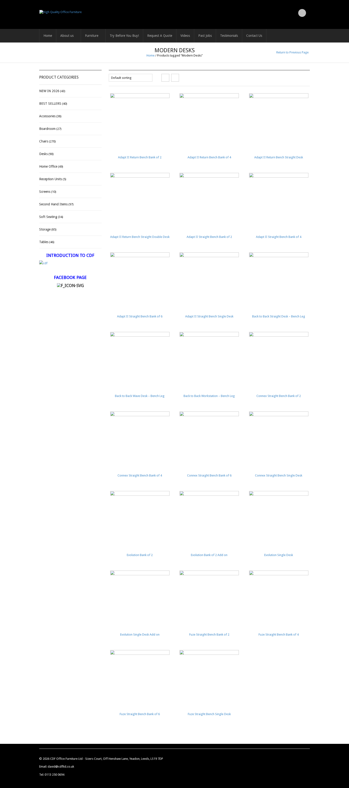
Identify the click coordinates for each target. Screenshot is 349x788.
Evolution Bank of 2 (140, 555)
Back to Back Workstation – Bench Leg (209, 396)
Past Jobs (205, 36)
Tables (43, 242)
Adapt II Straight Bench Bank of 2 (209, 237)
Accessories (47, 116)
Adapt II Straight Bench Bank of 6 (139, 316)
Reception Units (50, 179)
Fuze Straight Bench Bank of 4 (279, 634)
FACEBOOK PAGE (70, 277)
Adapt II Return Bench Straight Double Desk (140, 237)
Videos (185, 36)
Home (47, 36)
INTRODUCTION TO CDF (70, 255)
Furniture (91, 36)
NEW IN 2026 (49, 91)
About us (67, 36)
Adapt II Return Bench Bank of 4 (209, 157)
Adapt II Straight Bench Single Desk (209, 316)
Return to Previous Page (292, 52)
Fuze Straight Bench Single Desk (209, 714)
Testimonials (229, 36)
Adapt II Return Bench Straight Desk (278, 157)
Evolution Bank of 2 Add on (209, 555)
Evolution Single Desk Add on (140, 634)
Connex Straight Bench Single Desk (278, 475)
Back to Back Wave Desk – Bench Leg (140, 396)
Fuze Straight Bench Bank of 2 (209, 634)
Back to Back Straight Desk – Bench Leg (278, 316)
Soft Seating (48, 217)
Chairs (43, 141)
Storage (45, 229)
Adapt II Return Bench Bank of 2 (139, 157)
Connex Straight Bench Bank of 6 (209, 475)
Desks (43, 154)
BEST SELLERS (50, 103)
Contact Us (254, 36)
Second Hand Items (53, 204)
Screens (44, 191)
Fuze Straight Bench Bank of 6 (140, 714)
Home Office (48, 166)
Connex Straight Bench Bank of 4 (140, 475)
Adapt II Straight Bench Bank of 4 (278, 237)
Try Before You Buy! (124, 36)
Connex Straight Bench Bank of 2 (278, 396)
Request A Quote (159, 36)
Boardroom (47, 129)
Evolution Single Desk (278, 555)
